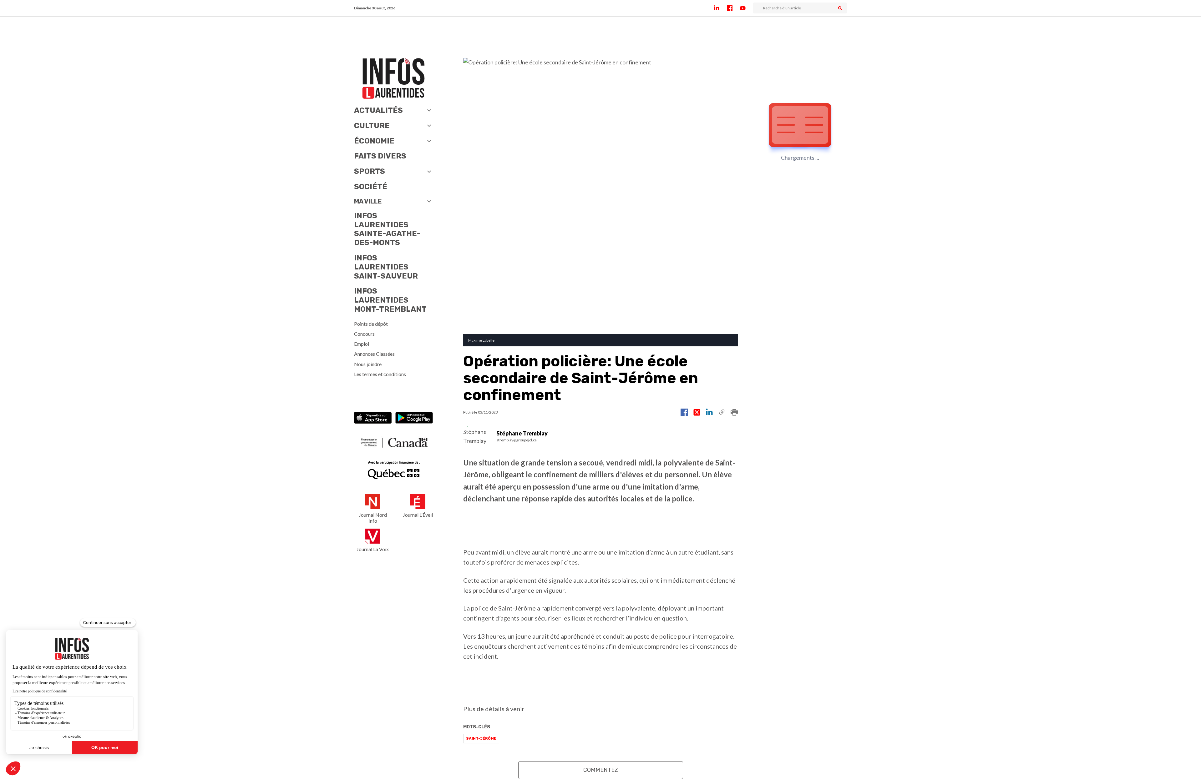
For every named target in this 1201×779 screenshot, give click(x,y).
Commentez (600, 769)
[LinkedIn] (720, 8)
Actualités (378, 110)
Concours (364, 334)
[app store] (373, 418)
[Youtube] (746, 8)
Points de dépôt (371, 324)
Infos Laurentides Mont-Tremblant (390, 300)
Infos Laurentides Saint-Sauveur (386, 267)
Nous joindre (368, 364)
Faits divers (380, 156)
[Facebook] (733, 8)
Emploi (361, 344)
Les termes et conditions (380, 374)
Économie (374, 141)
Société (370, 186)
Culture (372, 125)
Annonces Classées (374, 354)
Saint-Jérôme (481, 738)
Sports (369, 171)
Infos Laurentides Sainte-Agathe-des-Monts (387, 229)
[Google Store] (414, 418)
